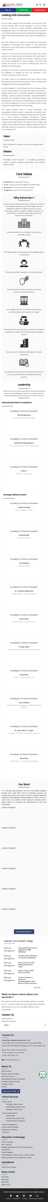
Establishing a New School (15, 1107)
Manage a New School (14, 1109)
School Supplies (7, 1152)
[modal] (43, 1075)
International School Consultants (13, 1079)
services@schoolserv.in (11, 1060)
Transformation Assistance (15, 1121)
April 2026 (5, 1182)
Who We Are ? (7, 1071)
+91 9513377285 (19, 1053)
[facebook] (11, 1196)
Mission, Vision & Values (10, 1074)
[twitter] (17, 1196)
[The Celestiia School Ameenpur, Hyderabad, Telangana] (24, 877)
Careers (4, 1087)
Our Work (5, 1132)
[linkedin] (24, 1196)
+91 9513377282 (8, 1050)
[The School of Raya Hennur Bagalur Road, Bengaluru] (24, 816)
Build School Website (9, 1130)
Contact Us (16, 1198)
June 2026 (5, 1177)
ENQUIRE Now (40, 10)
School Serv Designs (9, 1167)
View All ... (38, 987)
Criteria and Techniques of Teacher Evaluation (27, 957)
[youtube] (31, 1196)
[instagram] (37, 1196)
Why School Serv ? (8, 1076)
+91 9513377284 (7, 1053)
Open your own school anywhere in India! (16, 1157)
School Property (7, 1142)
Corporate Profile (10, 1091)
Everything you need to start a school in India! (18, 1155)
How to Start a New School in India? (26, 971)
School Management (9, 1124)
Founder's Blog (7, 1084)
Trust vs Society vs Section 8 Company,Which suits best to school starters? (27, 980)
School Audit (10, 1116)
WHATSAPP (24, 10)
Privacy (24, 1198)
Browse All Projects (24, 932)
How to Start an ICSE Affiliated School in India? (26, 965)
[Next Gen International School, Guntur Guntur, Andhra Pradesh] (24, 917)
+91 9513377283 (21, 1050)
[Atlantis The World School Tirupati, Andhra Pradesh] (24, 897)
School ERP (6, 1150)
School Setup (6, 1102)
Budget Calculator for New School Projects (17, 1147)
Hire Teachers (7, 1144)
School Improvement (9, 1113)
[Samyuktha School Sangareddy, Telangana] (24, 857)
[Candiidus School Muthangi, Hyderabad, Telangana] (24, 836)
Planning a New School (14, 1104)
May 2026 (5, 1179)
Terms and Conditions (36, 1198)
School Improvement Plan (15, 1118)
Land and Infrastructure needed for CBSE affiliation (27, 950)
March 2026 (6, 1185)
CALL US (8, 10)
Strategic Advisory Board (10, 1081)
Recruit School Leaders (10, 1127)
